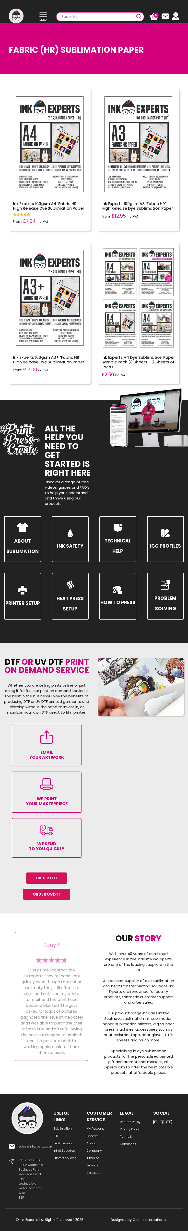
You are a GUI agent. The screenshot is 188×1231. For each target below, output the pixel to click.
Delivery (92, 1165)
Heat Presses (62, 1143)
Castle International (149, 1219)
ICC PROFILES (165, 546)
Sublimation (62, 1128)
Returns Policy (130, 1122)
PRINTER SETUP (22, 603)
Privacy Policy (130, 1129)
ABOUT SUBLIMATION (22, 546)
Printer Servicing (65, 1158)
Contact (92, 1136)
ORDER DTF (46, 878)
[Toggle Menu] (43, 15)
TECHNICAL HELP (118, 546)
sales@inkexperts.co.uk (35, 1146)
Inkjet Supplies (64, 1150)
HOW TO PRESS (117, 602)
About (91, 1143)
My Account (95, 1128)
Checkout (94, 1173)
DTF (56, 1136)
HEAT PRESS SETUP (70, 603)
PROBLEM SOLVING (165, 603)
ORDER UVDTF (47, 894)
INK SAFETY (70, 546)
